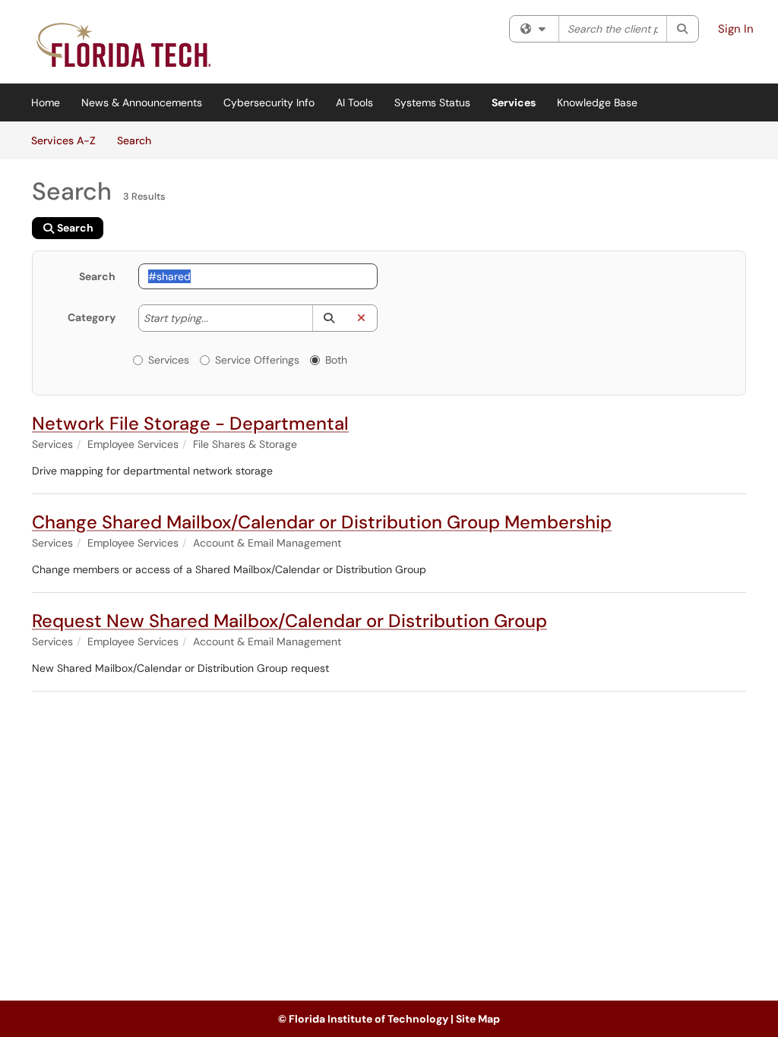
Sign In (736, 28)
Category (91, 317)
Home (45, 102)
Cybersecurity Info (269, 102)
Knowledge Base (597, 102)
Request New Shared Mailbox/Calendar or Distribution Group (289, 620)
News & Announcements (141, 102)
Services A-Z (63, 140)
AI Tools (354, 102)
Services (514, 102)
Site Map (478, 1019)
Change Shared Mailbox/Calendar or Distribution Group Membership (322, 522)
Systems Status (432, 102)
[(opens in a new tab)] (125, 45)
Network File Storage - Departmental (190, 423)
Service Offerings (257, 360)
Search (139, 140)
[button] (328, 318)
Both (336, 360)
